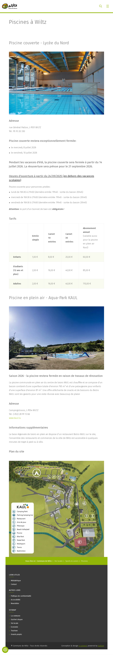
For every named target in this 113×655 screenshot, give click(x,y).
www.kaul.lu (15, 418)
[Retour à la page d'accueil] (9, 6)
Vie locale (58, 561)
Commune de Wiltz (44, 561)
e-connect (83, 646)
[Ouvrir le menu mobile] (108, 6)
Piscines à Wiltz (27, 22)
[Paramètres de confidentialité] (5, 650)
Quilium (101, 646)
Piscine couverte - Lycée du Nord (39, 43)
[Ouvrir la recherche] (100, 6)
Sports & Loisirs (71, 561)
